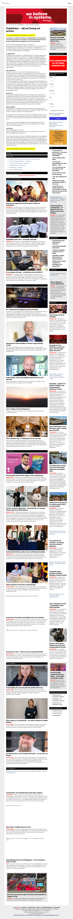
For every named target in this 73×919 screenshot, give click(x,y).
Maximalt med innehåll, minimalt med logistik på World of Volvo (57, 39)
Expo (7, 863)
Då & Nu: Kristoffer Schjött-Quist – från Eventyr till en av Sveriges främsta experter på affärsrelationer (25, 509)
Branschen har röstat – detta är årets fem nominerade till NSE (24, 652)
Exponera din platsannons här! (27, 175)
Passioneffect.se (30, 915)
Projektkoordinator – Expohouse (17, 165)
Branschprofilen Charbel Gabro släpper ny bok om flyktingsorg (24, 475)
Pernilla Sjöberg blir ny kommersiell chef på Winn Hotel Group (24, 688)
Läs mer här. (46, 912)
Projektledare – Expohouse (15, 167)
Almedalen (9, 794)
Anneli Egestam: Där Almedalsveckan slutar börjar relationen (24, 793)
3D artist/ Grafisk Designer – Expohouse (19, 163)
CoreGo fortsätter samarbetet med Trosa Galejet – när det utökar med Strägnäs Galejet (57, 675)
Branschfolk (10, 477)
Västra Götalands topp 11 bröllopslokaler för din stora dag (23, 438)
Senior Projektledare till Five (16, 169)
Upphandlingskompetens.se (51, 915)
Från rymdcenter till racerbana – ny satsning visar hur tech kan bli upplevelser (56, 543)
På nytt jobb (10, 689)
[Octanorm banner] (36, 23)
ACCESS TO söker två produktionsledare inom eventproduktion (24, 159)
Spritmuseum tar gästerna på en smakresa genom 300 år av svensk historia (58, 504)
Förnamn (51, 84)
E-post (50, 77)
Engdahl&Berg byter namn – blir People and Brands (21, 239)
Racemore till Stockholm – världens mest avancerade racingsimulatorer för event (57, 645)
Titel (50, 97)
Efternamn (52, 90)
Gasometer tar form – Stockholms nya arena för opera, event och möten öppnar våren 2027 (57, 348)
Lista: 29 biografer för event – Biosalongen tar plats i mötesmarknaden (57, 605)
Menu (69, 3)
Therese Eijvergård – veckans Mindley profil (57, 283)
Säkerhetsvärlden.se (19, 915)
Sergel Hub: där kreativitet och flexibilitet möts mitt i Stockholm (25, 617)
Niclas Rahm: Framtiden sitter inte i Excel (18, 827)
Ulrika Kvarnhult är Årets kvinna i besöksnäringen (21, 585)
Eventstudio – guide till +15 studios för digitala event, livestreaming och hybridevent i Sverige (57, 386)
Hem (7, 24)
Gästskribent (10, 829)
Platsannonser (13, 24)
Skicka (58, 118)
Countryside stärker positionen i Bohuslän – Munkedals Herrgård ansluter (58, 573)
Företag (51, 104)
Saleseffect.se (39, 915)
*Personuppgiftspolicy (54, 115)
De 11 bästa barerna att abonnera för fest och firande (22, 309)
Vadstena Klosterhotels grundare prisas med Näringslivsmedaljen (25, 552)
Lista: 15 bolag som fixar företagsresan (18, 409)
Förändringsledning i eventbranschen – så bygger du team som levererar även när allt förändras (56, 209)
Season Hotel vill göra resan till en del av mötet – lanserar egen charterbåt (58, 428)
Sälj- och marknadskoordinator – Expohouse (20, 161)
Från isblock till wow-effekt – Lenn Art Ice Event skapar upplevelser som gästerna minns (58, 468)
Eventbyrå (9, 207)
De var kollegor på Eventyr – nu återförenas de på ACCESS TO (24, 272)
